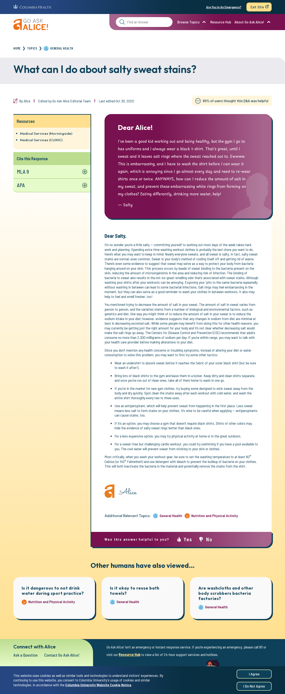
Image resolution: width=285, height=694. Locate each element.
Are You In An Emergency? (223, 7)
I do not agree (254, 686)
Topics (32, 48)
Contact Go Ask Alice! (62, 654)
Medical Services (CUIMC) (41, 140)
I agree (254, 674)
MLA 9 (23, 172)
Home (17, 48)
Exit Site (257, 7)
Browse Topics (188, 22)
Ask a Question (25, 654)
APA (21, 185)
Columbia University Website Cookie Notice (98, 685)
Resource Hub (220, 22)
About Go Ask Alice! (249, 22)
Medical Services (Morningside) (46, 133)
